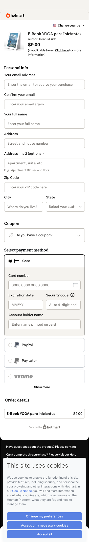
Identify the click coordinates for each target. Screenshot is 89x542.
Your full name (15, 114)
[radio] (10, 261)
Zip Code (11, 178)
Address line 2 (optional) (24, 154)
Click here (62, 50)
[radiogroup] (44, 318)
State (50, 197)
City (7, 197)
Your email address (19, 75)
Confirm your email (19, 95)
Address (11, 134)
